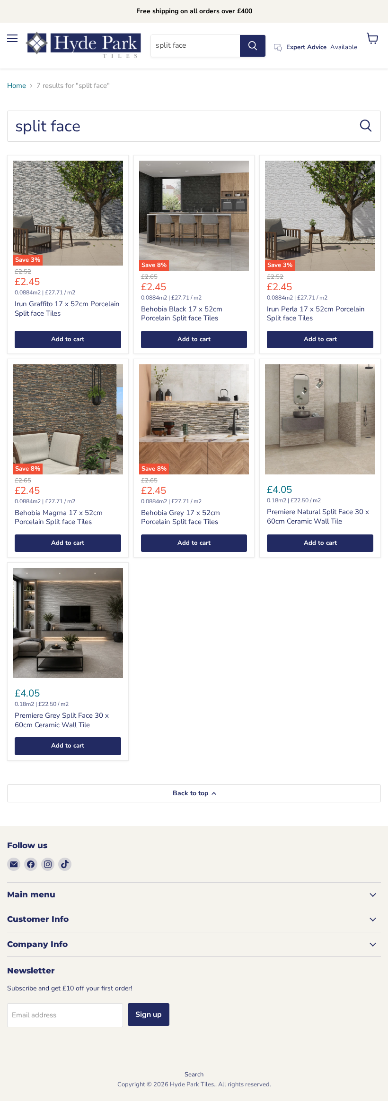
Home (16, 86)
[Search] (252, 46)
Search (194, 1074)
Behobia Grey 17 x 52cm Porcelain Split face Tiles (180, 517)
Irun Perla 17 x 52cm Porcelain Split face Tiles (316, 313)
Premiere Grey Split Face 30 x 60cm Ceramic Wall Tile (62, 720)
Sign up (148, 1014)
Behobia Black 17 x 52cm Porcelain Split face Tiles (181, 313)
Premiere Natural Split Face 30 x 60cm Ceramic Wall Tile (318, 516)
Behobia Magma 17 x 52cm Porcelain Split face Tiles (59, 517)
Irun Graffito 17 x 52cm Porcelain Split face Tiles (67, 308)
